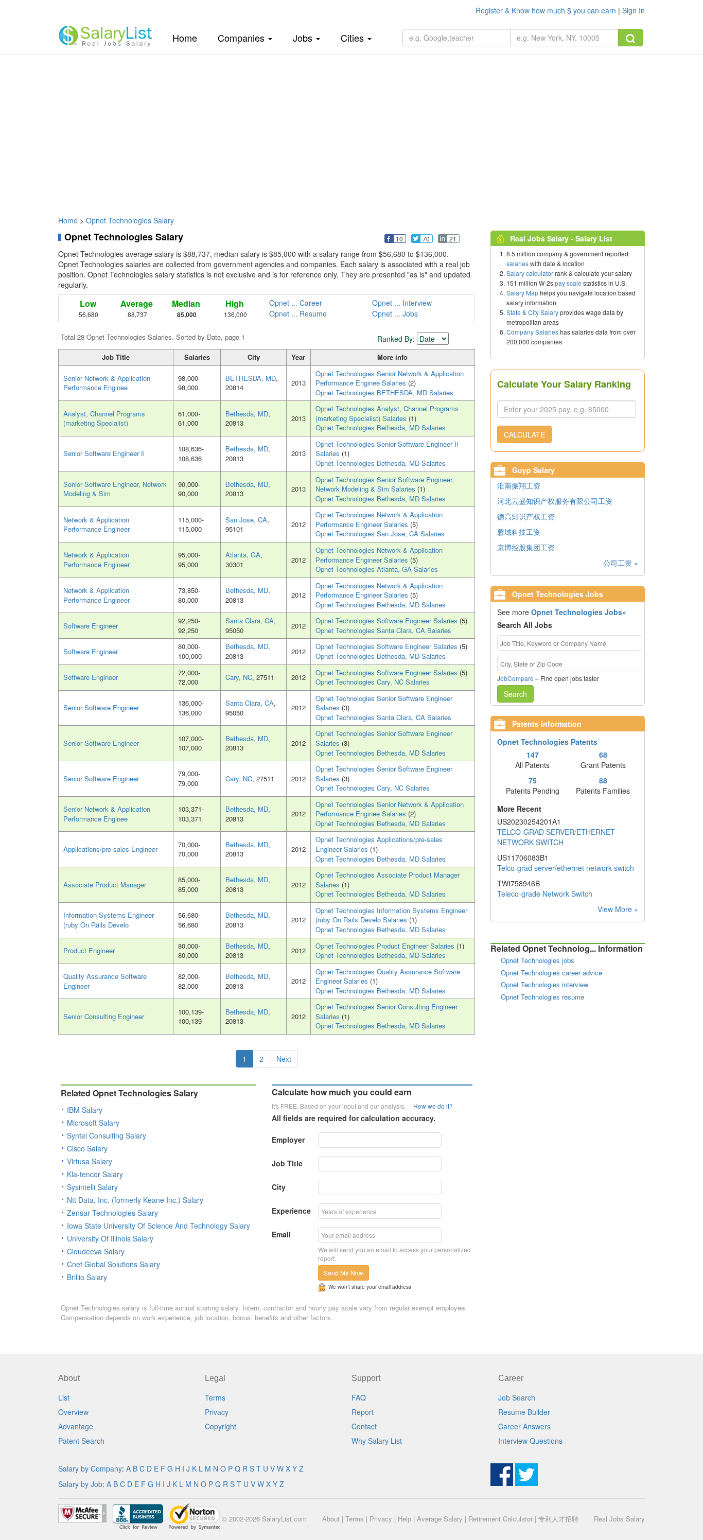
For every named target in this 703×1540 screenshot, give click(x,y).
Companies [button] (242, 37)
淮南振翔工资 (518, 485)
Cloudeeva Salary (96, 1251)
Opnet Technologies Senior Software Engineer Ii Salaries (386, 449)
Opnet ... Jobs (395, 313)
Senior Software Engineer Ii (104, 453)
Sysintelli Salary (92, 1187)
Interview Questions (530, 1441)
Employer (288, 1139)
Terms (215, 1397)
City (279, 1187)
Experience (291, 1210)
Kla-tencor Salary (95, 1174)
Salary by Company (90, 1468)
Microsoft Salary (93, 1122)
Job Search (516, 1397)
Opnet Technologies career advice (551, 972)
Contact (364, 1426)
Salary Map (522, 292)
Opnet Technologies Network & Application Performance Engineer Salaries (379, 519)
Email (281, 1234)
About (331, 1519)
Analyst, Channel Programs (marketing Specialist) (104, 418)
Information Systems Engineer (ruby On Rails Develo (108, 920)
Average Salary (440, 1519)
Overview (73, 1412)
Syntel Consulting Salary (106, 1135)
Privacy (217, 1412)
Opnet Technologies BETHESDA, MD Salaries (384, 392)
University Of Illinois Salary (110, 1238)
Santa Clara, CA (249, 620)
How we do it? (433, 1105)
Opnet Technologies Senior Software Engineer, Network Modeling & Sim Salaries (384, 484)
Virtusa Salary (89, 1161)
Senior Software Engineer (101, 707)
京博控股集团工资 (526, 547)
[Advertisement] (351, 130)
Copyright (220, 1426)
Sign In (633, 10)
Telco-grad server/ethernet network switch (565, 868)
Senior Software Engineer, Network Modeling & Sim (115, 489)
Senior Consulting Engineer (103, 1016)
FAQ (358, 1397)
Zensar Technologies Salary (112, 1212)
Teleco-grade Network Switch (544, 893)
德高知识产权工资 (526, 516)
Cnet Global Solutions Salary (113, 1264)
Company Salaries (532, 331)
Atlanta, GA (242, 554)
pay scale (568, 282)
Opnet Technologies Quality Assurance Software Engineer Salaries (387, 976)
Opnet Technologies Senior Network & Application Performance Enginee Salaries (389, 378)
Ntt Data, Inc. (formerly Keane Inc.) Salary (135, 1200)
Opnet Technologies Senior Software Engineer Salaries (383, 703)
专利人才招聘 (558, 1519)
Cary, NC (238, 677)
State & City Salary (532, 312)
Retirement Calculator (500, 1519)
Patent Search (81, 1441)
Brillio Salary (87, 1277)
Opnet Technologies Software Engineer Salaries (387, 620)
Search (515, 694)
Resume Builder (524, 1412)
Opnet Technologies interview (544, 984)
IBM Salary (84, 1110)
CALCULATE (524, 434)
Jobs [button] (304, 37)
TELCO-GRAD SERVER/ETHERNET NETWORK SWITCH (556, 837)
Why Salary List (376, 1441)
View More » (617, 909)
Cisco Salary (87, 1148)
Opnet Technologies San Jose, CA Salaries (380, 533)
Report (362, 1412)
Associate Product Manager (104, 884)
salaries (517, 263)
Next (283, 1059)
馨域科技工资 (518, 532)
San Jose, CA (246, 519)
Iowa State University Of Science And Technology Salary (158, 1225)
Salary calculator (529, 273)
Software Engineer (90, 626)
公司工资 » (620, 562)
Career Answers (524, 1426)
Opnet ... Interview (402, 302)
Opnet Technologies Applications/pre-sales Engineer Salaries (379, 844)
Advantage (75, 1426)
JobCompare (515, 678)
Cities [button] (353, 37)
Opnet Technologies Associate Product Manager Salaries (387, 879)
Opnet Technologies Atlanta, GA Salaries (376, 569)
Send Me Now (343, 1272)
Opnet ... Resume (298, 313)
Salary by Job (80, 1484)
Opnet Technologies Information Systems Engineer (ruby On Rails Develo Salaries (391, 915)
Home (188, 37)
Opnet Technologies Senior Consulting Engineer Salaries (386, 1011)
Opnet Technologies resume (542, 997)
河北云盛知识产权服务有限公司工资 (554, 501)
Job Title (287, 1163)
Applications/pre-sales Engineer (110, 849)
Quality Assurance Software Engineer (105, 981)
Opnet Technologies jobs (537, 960)
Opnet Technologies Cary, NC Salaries (372, 682)
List (63, 1397)
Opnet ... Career (295, 302)
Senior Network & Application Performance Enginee (106, 383)
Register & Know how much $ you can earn (547, 10)
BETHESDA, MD (250, 378)
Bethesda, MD (246, 413)
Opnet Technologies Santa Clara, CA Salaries (383, 630)
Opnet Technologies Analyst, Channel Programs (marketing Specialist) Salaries (387, 413)
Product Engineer (89, 950)
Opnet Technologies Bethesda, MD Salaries (380, 427)
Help (404, 1519)
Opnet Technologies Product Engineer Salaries (385, 946)
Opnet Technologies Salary (130, 220)
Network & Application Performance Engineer (96, 524)
